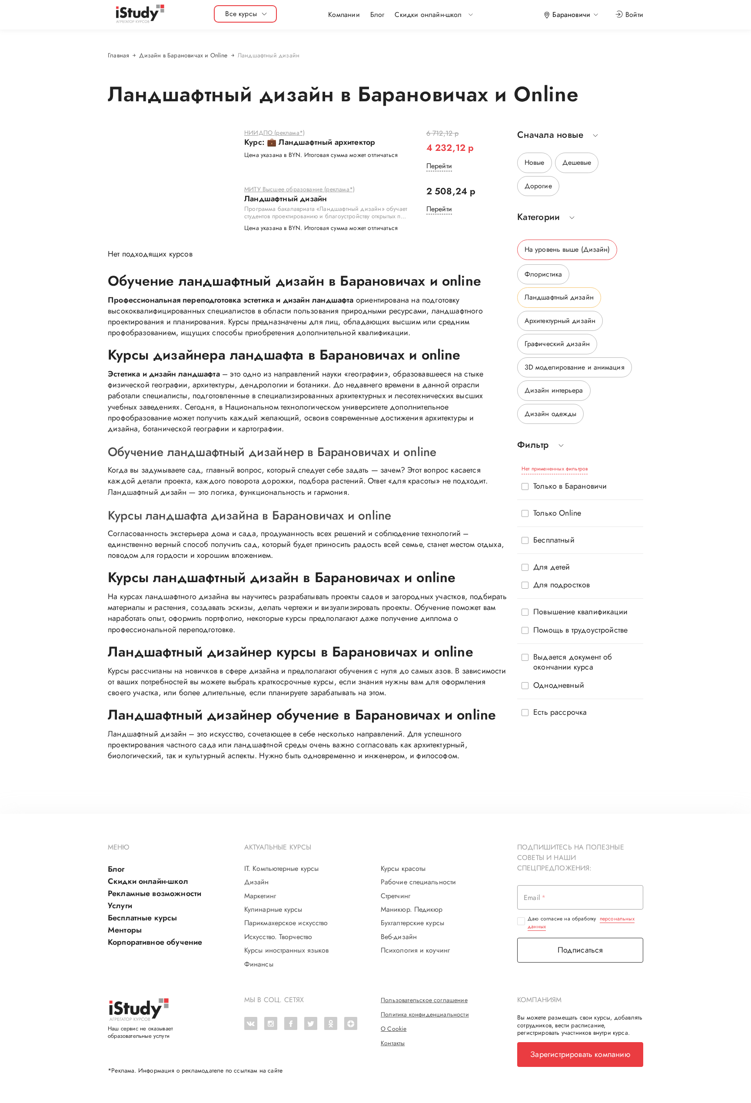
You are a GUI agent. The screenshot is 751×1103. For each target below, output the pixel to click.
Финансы (258, 964)
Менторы (125, 930)
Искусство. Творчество (278, 937)
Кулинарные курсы (273, 909)
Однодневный (558, 685)
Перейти (439, 166)
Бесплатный (554, 540)
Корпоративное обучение (155, 942)
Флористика (543, 274)
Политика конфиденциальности (425, 1014)
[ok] (330, 1023)
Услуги (120, 905)
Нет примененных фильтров (555, 469)
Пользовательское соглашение (424, 1000)
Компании (343, 15)
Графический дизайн (557, 344)
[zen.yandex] (350, 1023)
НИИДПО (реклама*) (274, 133)
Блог (377, 15)
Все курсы (241, 14)
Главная (118, 55)
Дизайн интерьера (554, 390)
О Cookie (393, 1028)
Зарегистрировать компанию (580, 1054)
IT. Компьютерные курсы (281, 868)
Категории (538, 217)
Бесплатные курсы (142, 917)
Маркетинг (260, 896)
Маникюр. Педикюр (412, 909)
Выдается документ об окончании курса (572, 662)
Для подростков (561, 585)
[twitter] (310, 1023)
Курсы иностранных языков (286, 950)
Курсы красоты (403, 868)
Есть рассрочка (560, 712)
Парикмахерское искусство (286, 923)
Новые (535, 162)
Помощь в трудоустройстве (580, 630)
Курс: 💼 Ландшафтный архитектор (309, 142)
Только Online (557, 513)
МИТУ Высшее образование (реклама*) (299, 189)
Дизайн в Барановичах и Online (183, 55)
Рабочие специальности (418, 882)
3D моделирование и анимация (575, 367)
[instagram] (270, 1023)
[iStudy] (139, 14)
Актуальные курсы (278, 847)
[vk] (250, 1023)
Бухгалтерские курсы (412, 923)
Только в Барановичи (570, 486)
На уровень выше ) (567, 249)
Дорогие (538, 186)
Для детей (551, 567)
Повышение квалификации (580, 612)
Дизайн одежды (550, 414)
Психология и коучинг (415, 950)
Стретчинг (395, 896)
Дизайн (256, 882)
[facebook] (290, 1023)
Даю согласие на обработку (581, 922)
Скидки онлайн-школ (148, 881)
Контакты (393, 1043)
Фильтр (533, 445)
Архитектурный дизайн (560, 321)
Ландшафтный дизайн (285, 199)
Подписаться (580, 950)
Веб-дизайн (399, 937)
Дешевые (576, 162)
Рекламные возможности (154, 893)
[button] (428, 15)
